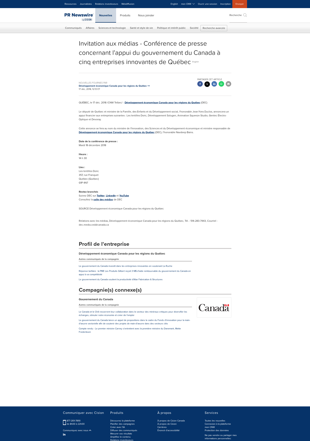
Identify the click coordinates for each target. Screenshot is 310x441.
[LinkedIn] (64, 434)
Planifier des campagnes (122, 424)
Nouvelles (105, 15)
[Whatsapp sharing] (221, 84)
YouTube (124, 195)
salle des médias (103, 199)
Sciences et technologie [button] (112, 28)
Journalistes (86, 4)
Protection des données (217, 430)
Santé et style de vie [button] (141, 28)
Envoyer (240, 4)
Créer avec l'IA (117, 427)
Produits (125, 15)
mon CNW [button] (186, 4)
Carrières (162, 427)
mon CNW (210, 427)
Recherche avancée (214, 28)
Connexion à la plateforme (218, 424)
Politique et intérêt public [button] (171, 28)
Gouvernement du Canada (96, 299)
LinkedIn (111, 195)
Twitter (101, 195)
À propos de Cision (167, 424)
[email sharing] (228, 84)
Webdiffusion (127, 4)
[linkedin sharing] (214, 84)
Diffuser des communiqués (123, 430)
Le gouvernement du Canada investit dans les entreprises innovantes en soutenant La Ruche (125, 266)
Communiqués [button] (73, 28)
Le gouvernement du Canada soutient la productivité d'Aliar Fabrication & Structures (121, 279)
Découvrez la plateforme (122, 420)
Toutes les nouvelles (215, 420)
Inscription (225, 4)
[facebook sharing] (200, 84)
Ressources (71, 4)
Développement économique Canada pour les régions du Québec (162, 102)
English (174, 4)
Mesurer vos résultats (121, 433)
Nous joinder (146, 15)
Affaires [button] (90, 28)
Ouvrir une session (207, 4)
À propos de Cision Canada (171, 420)
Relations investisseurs (106, 4)
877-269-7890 (74, 420)
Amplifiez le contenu (120, 437)
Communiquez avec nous (76, 430)
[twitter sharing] (207, 84)
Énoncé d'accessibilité (168, 430)
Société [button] (194, 28)
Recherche (235, 15)
